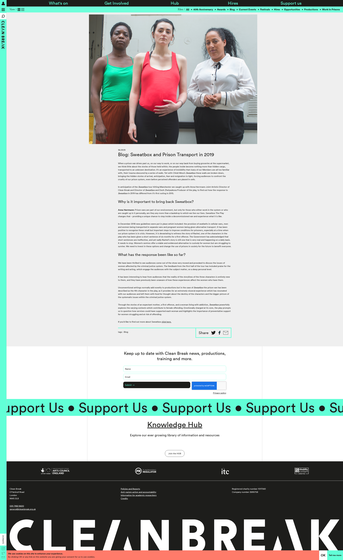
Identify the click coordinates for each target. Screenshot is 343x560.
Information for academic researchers (138, 495)
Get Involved (117, 3)
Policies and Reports (130, 488)
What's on (58, 3)
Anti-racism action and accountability (138, 492)
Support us (291, 3)
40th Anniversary (203, 9)
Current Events (247, 9)
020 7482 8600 (17, 506)
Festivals (265, 9)
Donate (3, 539)
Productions (311, 9)
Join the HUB (174, 453)
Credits (124, 498)
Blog (232, 9)
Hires (233, 3)
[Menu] (3, 9)
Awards (221, 9)
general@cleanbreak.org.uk (23, 509)
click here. (166, 321)
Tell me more (335, 555)
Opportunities (292, 9)
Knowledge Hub (174, 424)
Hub (175, 3)
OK (323, 555)
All (187, 9)
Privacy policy (219, 393)
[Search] (3, 16)
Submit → (129, 385)
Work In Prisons (331, 9)
